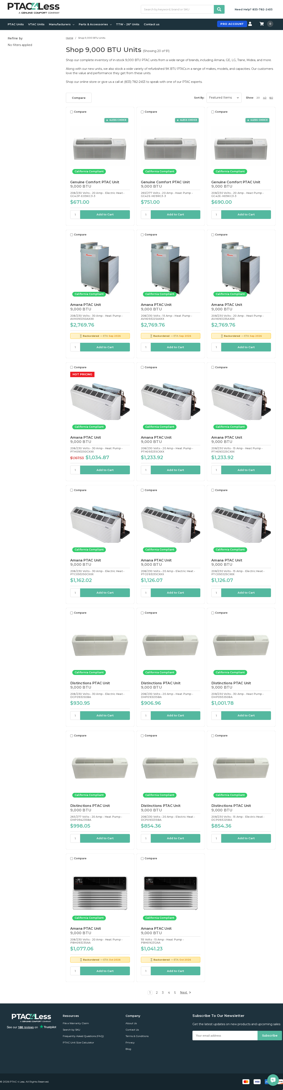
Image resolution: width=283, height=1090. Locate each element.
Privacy (130, 1042)
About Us (131, 1023)
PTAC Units (16, 24)
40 (264, 97)
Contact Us (132, 1029)
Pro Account (232, 23)
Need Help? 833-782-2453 (253, 9)
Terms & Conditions (137, 1036)
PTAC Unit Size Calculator (78, 1042)
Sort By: (199, 97)
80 (271, 97)
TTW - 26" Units (127, 24)
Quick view (100, 146)
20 (258, 97)
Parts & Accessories (93, 24)
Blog (128, 1048)
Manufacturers (60, 24)
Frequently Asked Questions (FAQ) (83, 1036)
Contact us (152, 24)
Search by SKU (71, 1029)
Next (184, 992)
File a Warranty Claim (76, 1023)
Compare (79, 97)
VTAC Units (36, 24)
